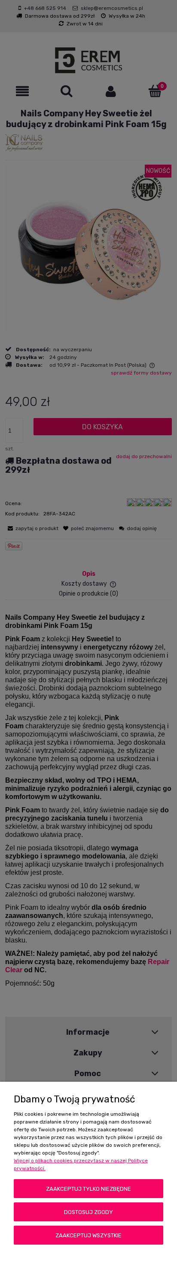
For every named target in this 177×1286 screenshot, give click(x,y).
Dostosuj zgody (88, 1212)
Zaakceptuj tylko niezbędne (88, 1189)
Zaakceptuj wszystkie (88, 1235)
